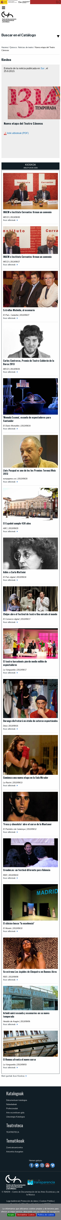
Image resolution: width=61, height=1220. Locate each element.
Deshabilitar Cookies (26, 1215)
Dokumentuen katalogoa (16, 1100)
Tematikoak (15, 1141)
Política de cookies (46, 1215)
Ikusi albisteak (9, 220)
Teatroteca (14, 1125)
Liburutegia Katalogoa (15, 1117)
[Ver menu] (3, 7)
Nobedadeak (11, 1104)
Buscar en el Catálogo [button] (18, 35)
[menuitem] (54, 7)
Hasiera (4, 47)
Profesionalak (12, 1108)
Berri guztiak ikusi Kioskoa (12, 1076)
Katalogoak (15, 1093)
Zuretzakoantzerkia (14, 1147)
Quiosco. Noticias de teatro (21, 47)
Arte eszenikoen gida (15, 1113)
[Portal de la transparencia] (41, 1182)
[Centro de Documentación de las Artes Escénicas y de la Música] (8, 17)
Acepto (11, 1215)
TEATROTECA (12, 1132)
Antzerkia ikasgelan (14, 1152)
